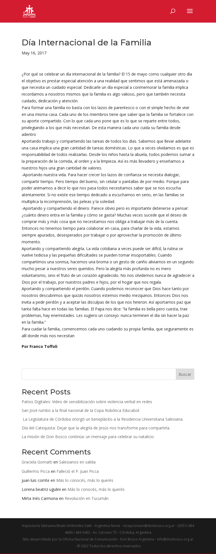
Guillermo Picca (36, 471)
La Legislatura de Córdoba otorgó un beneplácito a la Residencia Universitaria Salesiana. (102, 419)
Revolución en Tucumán (87, 498)
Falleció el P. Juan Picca (78, 471)
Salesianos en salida (77, 462)
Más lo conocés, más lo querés (84, 480)
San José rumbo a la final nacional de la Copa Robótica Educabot (81, 410)
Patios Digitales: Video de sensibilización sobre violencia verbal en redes (87, 401)
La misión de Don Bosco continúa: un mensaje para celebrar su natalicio (88, 436)
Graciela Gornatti (37, 462)
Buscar (185, 374)
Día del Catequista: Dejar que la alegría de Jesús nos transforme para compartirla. (96, 428)
